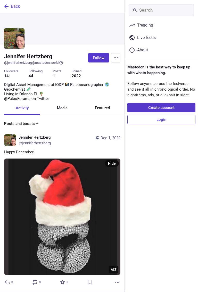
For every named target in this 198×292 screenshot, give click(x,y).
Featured (102, 108)
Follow (98, 58)
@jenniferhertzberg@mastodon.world (31, 63)
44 (31, 76)
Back (15, 6)
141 (7, 76)
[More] (117, 282)
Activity (22, 108)
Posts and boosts (19, 123)
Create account (161, 107)
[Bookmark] (90, 282)
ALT (113, 269)
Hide (112, 163)
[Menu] (115, 57)
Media (62, 108)
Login (161, 119)
